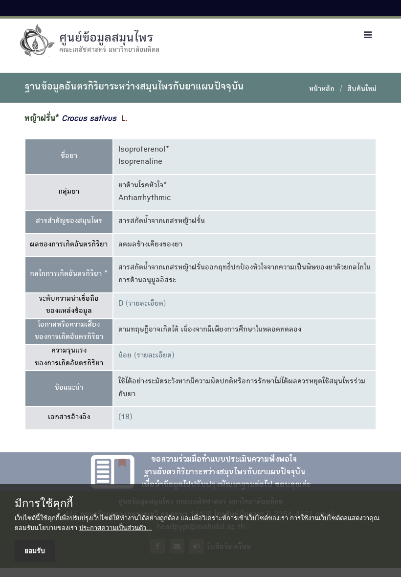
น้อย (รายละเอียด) (146, 356)
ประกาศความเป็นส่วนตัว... (115, 528)
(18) (125, 418)
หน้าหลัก (321, 89)
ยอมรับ (34, 551)
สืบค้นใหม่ (362, 89)
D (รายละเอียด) (142, 304)
